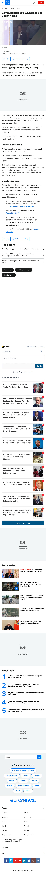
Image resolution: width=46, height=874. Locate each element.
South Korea (8, 275)
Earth (3, 821)
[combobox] (23, 757)
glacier (11, 780)
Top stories (9, 565)
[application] (23, 32)
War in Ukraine (12, 775)
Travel (26, 826)
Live (41, 2)
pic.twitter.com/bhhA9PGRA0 (22, 206)
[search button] (39, 757)
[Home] (2, 8)
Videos (26, 830)
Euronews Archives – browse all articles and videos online (12, 840)
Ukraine (36, 775)
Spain (25, 775)
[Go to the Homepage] (7, 2)
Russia (34, 780)
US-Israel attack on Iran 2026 (23, 770)
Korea (18, 8)
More (3, 853)
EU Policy (27, 817)
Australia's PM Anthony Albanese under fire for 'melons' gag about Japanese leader (18, 255)
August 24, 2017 (12, 213)
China (28, 791)
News (7, 8)
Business (5, 817)
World (12, 8)
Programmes (6, 835)
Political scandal (24, 270)
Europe (4, 812)
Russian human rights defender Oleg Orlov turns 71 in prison (20, 261)
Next (26, 821)
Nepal (18, 791)
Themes (4, 808)
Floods (23, 780)
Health (9, 786)
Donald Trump (23, 786)
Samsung (7, 270)
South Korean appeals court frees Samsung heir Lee (20, 249)
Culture (4, 830)
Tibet (37, 786)
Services (5, 848)
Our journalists (29, 835)
